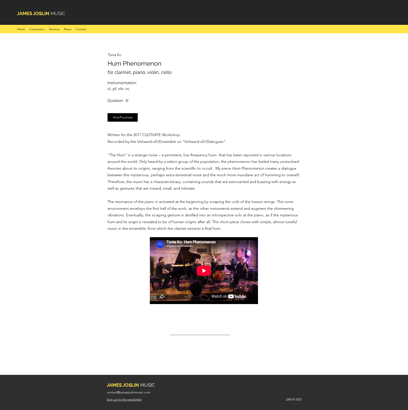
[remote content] (204, 271)
